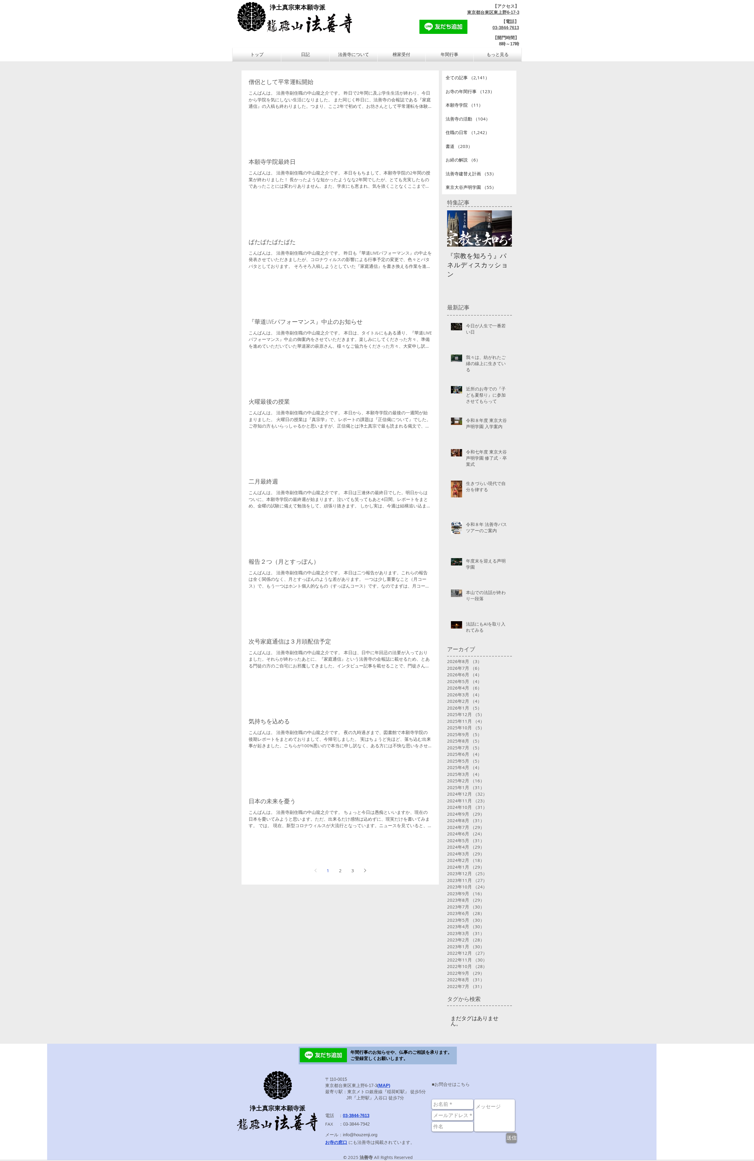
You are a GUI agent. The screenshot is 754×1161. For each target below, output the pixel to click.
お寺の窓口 (336, 1142)
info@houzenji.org (360, 1134)
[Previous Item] (456, 228)
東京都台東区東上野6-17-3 (493, 12)
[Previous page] (315, 870)
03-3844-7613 (505, 27)
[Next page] (365, 870)
